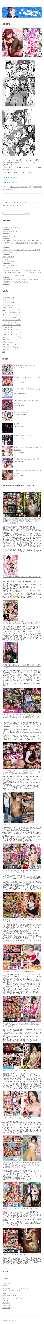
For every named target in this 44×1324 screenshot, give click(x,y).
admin (11, 189)
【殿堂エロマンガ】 (8, 302)
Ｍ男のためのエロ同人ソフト (18, 187)
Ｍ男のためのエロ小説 (9, 349)
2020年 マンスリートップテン (11, 322)
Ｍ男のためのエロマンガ (9, 344)
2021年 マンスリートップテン (11, 325)
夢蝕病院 (16, 424)
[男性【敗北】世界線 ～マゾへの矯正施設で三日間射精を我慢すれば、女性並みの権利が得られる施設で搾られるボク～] (7, 404)
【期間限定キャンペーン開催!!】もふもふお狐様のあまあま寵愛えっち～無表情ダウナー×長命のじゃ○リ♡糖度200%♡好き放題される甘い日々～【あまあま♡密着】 (21, 272)
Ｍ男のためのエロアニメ (9, 339)
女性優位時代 (6, 1308)
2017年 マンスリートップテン (11, 315)
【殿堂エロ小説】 (7, 307)
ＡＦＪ (4, 1300)
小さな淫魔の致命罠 (8, 261)
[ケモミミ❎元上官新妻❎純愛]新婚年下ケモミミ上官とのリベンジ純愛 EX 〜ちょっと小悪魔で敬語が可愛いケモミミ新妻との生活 (21, 243)
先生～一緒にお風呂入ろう (10, 266)
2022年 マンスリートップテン (11, 327)
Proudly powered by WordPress (11, 1320)
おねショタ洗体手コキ (20, 412)
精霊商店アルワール (8, 257)
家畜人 (4, 1293)
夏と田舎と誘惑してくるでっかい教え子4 (26, 459)
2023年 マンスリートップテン (11, 330)
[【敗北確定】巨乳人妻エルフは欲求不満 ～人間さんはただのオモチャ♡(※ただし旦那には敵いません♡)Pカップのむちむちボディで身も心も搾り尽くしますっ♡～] (7, 475)
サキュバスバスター (8, 1295)
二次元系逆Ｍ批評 (7, 1283)
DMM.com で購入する (9, 177)
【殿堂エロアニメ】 (8, 298)
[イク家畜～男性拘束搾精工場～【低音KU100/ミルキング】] (7, 381)
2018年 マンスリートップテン (11, 317)
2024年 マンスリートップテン (11, 332)
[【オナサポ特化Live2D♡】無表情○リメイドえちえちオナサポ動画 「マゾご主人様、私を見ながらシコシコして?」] (7, 393)
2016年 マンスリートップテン (11, 312)
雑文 (3, 352)
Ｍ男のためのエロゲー (9, 342)
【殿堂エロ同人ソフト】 (9, 305)
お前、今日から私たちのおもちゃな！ (25, 365)
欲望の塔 (5, 1285)
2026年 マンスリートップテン (11, 337)
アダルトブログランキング (10, 1290)
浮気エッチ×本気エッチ (33, 202)
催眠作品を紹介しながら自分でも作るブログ (15, 1288)
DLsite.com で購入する (9, 182)
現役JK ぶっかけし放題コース (11, 227)
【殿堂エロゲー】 (7, 300)
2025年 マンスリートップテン (11, 334)
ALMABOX (5, 1303)
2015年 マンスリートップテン (11, 310)
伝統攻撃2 (5, 1305)
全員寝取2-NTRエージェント (22, 435)
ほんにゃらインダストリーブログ (12, 1298)
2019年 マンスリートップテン (11, 320)
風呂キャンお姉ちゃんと (9, 231)
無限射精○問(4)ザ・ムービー (10, 236)
